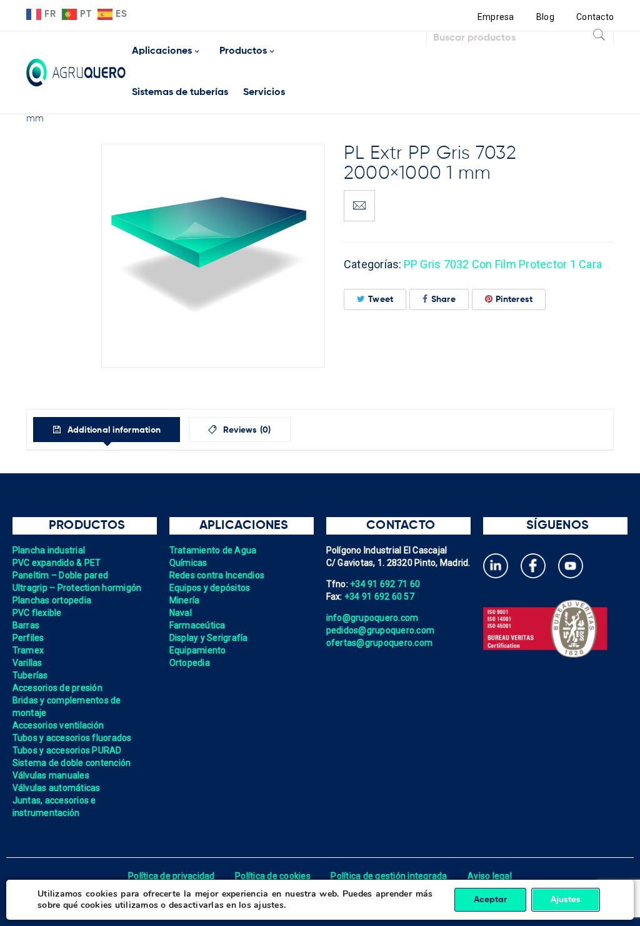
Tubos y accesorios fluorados (72, 738)
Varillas (27, 663)
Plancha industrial (49, 550)
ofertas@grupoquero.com (379, 643)
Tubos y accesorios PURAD (67, 750)
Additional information (112, 430)
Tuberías (30, 675)
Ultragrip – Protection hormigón (77, 588)
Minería (184, 600)
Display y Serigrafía (208, 638)
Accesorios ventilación (58, 725)
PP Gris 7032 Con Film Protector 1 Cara (503, 264)
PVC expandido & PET (56, 563)
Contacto (595, 17)
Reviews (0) (246, 430)
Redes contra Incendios (217, 575)
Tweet (380, 299)
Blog (545, 17)
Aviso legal (490, 876)
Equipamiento (197, 650)
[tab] (106, 429)
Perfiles (28, 638)
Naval (180, 613)
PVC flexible (37, 613)
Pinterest (514, 299)
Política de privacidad (171, 876)
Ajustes (566, 899)
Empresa (496, 17)
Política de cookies (273, 876)
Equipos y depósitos (210, 588)
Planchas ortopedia (52, 600)
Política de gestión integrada (389, 876)
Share (443, 299)
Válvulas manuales (50, 775)
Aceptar (490, 899)
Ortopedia (189, 663)
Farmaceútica (197, 625)
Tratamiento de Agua (213, 550)
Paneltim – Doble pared (60, 575)
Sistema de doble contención (71, 763)
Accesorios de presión (57, 688)
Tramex (28, 650)
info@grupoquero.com (372, 618)
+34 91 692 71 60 (385, 584)
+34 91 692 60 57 (379, 596)
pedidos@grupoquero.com (380, 630)
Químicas (188, 563)
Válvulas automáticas (56, 788)
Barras (26, 625)
